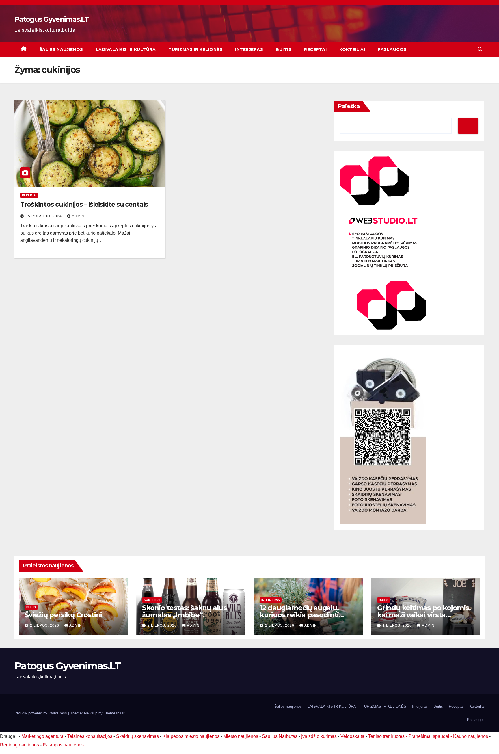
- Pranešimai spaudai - (429, 736)
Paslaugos (392, 49)
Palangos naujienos (63, 744)
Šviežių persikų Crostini (63, 615)
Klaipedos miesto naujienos (191, 736)
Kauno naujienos (470, 736)
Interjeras (249, 49)
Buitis (283, 49)
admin (78, 216)
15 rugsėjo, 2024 (44, 216)
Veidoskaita (352, 736)
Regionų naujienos (19, 744)
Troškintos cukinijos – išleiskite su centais (84, 204)
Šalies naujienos (61, 49)
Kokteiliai (352, 49)
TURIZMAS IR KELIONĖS (195, 49)
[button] (480, 49)
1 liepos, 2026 (398, 625)
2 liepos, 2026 (45, 625)
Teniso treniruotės (386, 736)
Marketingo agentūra (42, 736)
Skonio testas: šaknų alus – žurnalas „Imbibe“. (187, 611)
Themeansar (114, 713)
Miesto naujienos (240, 736)
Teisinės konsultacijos (89, 736)
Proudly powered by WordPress (41, 713)
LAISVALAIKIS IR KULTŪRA (126, 49)
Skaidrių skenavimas (137, 736)
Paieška (349, 106)
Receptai (315, 49)
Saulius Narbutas (279, 736)
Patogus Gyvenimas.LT (51, 19)
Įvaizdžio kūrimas (319, 736)
